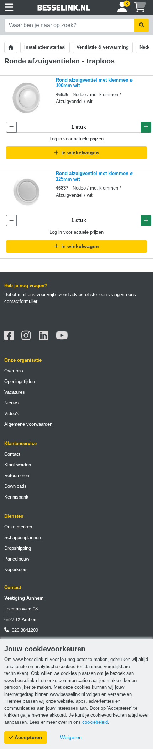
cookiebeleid (95, 722)
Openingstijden (19, 381)
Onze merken (18, 527)
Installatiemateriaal (45, 47)
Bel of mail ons (19, 294)
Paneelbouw (16, 559)
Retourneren (16, 475)
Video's (11, 413)
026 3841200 (23, 630)
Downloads (15, 486)
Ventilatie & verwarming (102, 47)
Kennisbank (16, 497)
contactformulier (20, 301)
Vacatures (14, 392)
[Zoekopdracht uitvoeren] (141, 25)
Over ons (13, 370)
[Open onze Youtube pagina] (64, 335)
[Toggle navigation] (9, 7)
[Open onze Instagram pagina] (28, 335)
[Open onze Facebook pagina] (10, 335)
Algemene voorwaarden (28, 424)
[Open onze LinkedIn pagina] (45, 335)
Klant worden (17, 465)
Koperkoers (16, 569)
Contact (12, 454)
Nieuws (11, 403)
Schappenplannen (22, 537)
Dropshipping (17, 548)
